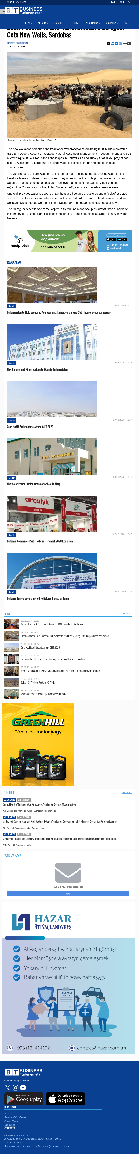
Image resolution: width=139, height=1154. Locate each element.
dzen (22, 1087)
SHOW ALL (127, 614)
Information (91, 23)
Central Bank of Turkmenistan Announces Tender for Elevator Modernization (39, 804)
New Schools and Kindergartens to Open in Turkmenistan (37, 370)
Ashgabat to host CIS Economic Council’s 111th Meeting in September (52, 624)
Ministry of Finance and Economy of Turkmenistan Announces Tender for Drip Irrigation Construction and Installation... (60, 839)
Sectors (58, 23)
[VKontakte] (116, 43)
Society (12, 306)
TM (120, 2)
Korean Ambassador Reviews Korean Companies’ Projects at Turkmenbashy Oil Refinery (60, 671)
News (7, 614)
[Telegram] (120, 43)
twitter (8, 1087)
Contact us (9, 1125)
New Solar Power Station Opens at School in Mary (33, 484)
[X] (108, 43)
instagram (15, 1087)
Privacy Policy (11, 1121)
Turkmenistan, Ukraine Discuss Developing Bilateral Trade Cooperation (53, 659)
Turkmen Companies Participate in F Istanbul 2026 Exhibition (40, 541)
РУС (128, 2)
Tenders (9, 792)
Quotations (112, 23)
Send (68, 893)
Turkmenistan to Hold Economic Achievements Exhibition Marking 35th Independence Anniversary (59, 312)
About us (8, 1113)
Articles (42, 23)
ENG (112, 2)
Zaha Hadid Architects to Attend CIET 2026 (30, 427)
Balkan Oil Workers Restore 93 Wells (38, 682)
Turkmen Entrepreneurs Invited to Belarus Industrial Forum (38, 598)
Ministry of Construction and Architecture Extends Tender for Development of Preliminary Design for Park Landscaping (60, 821)
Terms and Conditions (15, 1117)
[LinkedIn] (112, 43)
